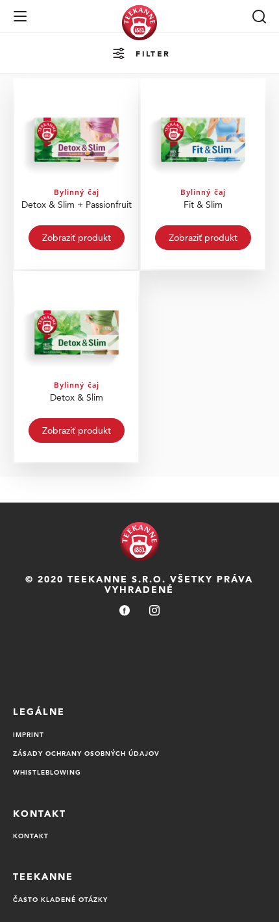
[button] (20, 16)
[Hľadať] (259, 16)
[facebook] (125, 611)
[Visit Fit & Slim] (203, 174)
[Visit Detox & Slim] (76, 367)
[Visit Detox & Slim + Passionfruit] (76, 174)
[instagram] (154, 611)
